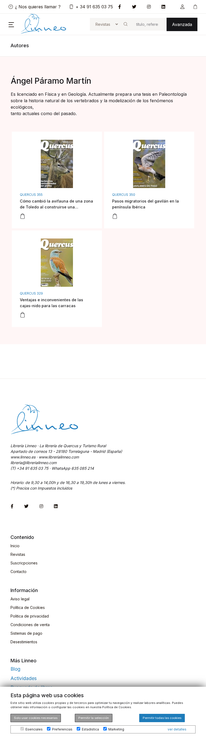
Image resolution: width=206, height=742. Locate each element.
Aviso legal (20, 599)
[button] (182, 6)
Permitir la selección (93, 718)
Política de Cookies (27, 607)
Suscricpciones (24, 563)
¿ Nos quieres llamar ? (38, 6)
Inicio (15, 545)
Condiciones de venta (30, 624)
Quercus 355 (31, 195)
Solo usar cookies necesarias (35, 718)
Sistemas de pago (26, 633)
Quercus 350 (123, 195)
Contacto (18, 571)
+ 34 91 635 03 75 (94, 6)
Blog (15, 669)
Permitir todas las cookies (162, 718)
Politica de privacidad (29, 616)
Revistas (17, 554)
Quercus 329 (31, 293)
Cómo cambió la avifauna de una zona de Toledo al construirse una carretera (56, 207)
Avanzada (182, 24)
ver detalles (177, 729)
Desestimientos (23, 642)
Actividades (23, 678)
